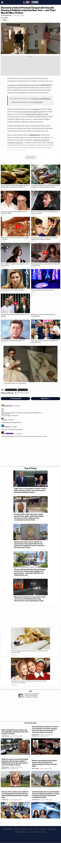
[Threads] (22, 393)
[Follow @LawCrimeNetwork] (24, 393)
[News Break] (28, 393)
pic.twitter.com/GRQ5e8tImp (41, 98)
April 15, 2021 (38, 102)
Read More (30, 157)
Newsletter (30, 829)
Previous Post (16, 398)
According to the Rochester (24, 85)
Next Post (44, 398)
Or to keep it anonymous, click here (31, 696)
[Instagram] (21, 393)
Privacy (36, 829)
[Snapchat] (26, 393)
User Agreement (52, 829)
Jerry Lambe (35, 768)
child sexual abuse (11, 390)
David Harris (35, 734)
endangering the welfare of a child (36, 114)
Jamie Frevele (5, 736)
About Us (16, 829)
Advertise (22, 829)
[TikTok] (19, 393)
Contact (31, 832)
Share (4, 20)
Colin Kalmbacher (6, 15)
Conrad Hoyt (5, 799)
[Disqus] (30, 423)
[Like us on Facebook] (17, 393)
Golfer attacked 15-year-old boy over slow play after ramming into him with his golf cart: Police (15, 732)
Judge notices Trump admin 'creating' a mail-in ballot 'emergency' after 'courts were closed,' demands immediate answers (30, 490)
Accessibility (43, 829)
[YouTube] (15, 393)
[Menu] (2, 2)
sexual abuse (36, 109)
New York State (22, 390)
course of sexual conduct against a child (30, 111)
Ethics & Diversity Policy (21, 832)
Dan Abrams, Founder (40, 832)
